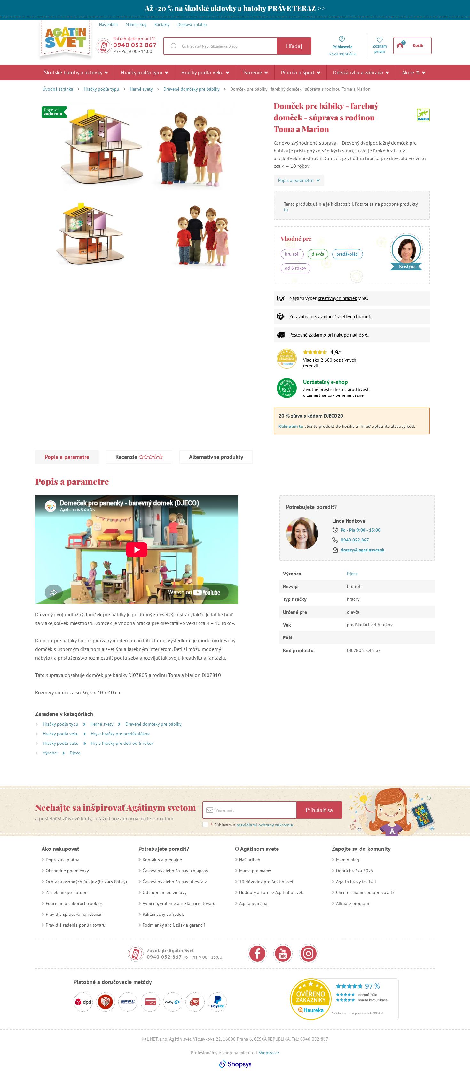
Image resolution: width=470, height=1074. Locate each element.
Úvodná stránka (58, 89)
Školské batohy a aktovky (74, 72)
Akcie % (411, 72)
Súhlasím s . (252, 825)
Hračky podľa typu (142, 72)
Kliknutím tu (290, 426)
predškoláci (347, 254)
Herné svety (141, 89)
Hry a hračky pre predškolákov (120, 733)
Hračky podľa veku (203, 72)
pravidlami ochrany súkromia (264, 825)
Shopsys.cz (268, 1052)
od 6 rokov (295, 268)
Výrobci (51, 753)
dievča (318, 254)
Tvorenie (253, 72)
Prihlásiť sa (319, 810)
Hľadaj (294, 46)
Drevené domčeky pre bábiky (191, 89)
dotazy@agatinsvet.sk (362, 550)
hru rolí (292, 254)
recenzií (310, 366)
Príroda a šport (298, 72)
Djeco (75, 753)
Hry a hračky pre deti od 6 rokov (122, 743)
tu (286, 210)
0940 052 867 (135, 45)
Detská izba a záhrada (359, 72)
